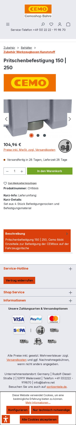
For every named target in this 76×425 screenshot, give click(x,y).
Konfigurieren (18, 410)
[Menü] (8, 24)
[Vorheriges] (6, 118)
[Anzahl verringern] (7, 171)
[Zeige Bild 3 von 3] (44, 135)
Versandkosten (17, 360)
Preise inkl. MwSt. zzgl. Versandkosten (29, 150)
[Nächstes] (69, 118)
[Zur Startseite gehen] (38, 11)
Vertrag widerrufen (19, 280)
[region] (38, 119)
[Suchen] (43, 24)
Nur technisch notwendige (51, 410)
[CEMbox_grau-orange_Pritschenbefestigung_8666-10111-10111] (38, 118)
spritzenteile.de (57, 386)
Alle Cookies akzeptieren (39, 419)
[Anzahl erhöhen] (22, 171)
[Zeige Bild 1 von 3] (31, 135)
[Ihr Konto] (59, 24)
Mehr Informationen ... (38, 402)
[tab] (37, 240)
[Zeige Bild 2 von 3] (38, 135)
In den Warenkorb (49, 171)
